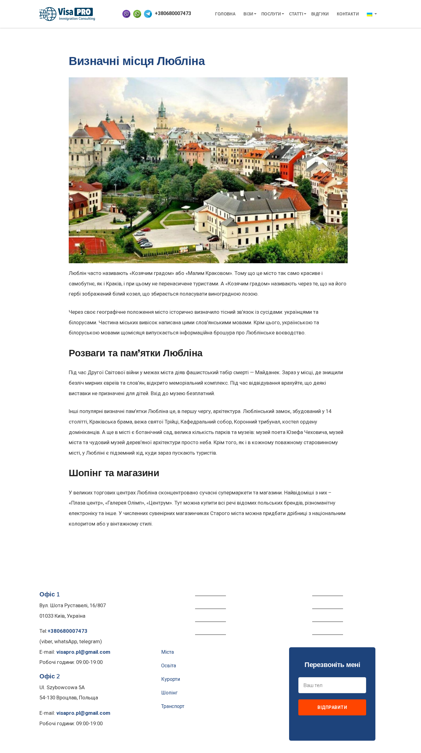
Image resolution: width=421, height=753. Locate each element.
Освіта (168, 666)
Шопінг (169, 693)
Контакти (348, 13)
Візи (248, 13)
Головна (225, 13)
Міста (167, 652)
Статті (296, 13)
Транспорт (172, 706)
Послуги (271, 13)
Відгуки (320, 13)
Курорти (170, 679)
